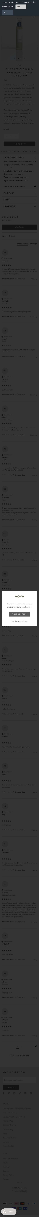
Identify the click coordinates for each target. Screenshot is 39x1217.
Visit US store (19, 614)
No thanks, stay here (19, 621)
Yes (18, 7)
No (5, 12)
